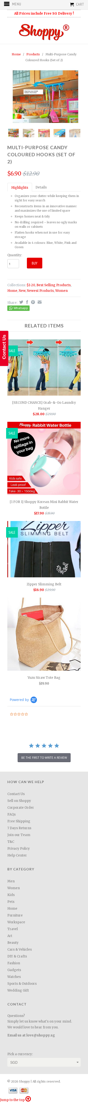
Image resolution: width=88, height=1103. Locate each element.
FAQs (11, 814)
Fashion (13, 963)
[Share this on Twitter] (20, 302)
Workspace (16, 922)
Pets (10, 902)
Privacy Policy (18, 849)
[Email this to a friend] (39, 302)
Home (12, 291)
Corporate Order (20, 808)
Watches (14, 977)
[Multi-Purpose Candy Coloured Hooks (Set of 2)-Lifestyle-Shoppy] (44, 97)
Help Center (17, 855)
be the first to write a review (44, 758)
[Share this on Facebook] (26, 302)
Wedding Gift (18, 990)
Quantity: (14, 255)
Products (33, 54)
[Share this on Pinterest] (32, 302)
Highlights (19, 188)
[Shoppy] (44, 30)
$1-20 (31, 285)
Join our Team (18, 835)
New (22, 291)
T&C (10, 842)
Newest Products (40, 291)
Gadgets (14, 970)
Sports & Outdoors (22, 984)
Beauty (13, 943)
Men (11, 881)
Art (9, 936)
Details (41, 187)
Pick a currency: (20, 1054)
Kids (11, 895)
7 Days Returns (19, 828)
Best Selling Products (53, 285)
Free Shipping (18, 821)
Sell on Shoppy (19, 801)
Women (61, 291)
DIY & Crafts (17, 956)
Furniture (15, 915)
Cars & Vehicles (19, 949)
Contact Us (16, 794)
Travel (12, 929)
